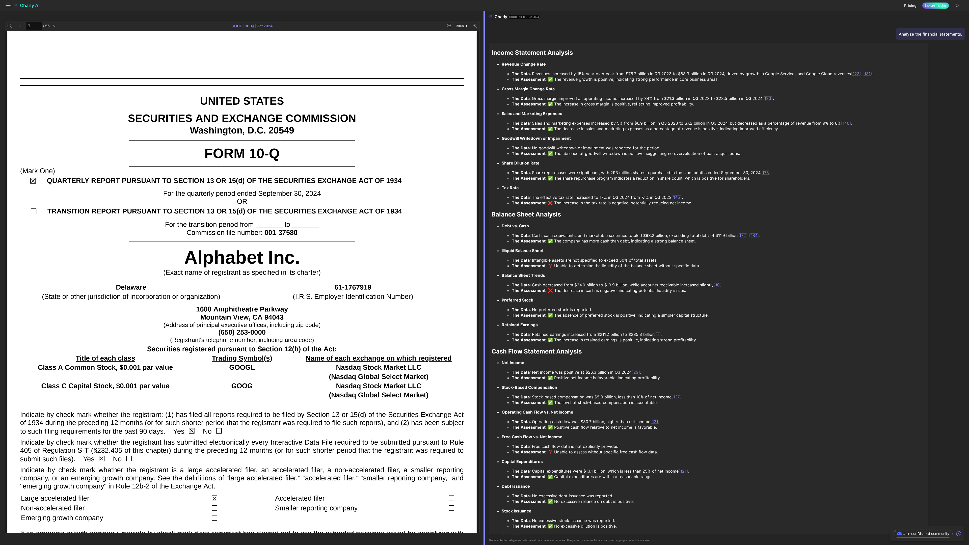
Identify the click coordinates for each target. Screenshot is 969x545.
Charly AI (30, 5)
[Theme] (957, 6)
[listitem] (927, 533)
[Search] (10, 26)
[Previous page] (19, 26)
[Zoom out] (449, 26)
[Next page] (55, 26)
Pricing (910, 5)
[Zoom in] (475, 26)
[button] (923, 534)
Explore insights (936, 5)
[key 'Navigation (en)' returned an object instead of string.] (8, 5)
